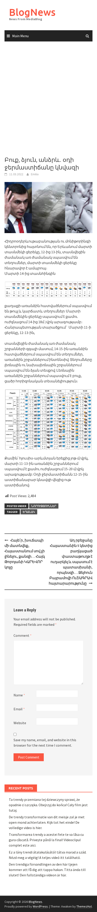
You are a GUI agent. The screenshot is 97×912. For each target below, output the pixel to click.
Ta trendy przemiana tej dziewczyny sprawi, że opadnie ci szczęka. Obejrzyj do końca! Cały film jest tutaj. (48, 804)
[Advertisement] (48, 99)
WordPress (40, 906)
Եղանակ (29, 511)
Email (19, 709)
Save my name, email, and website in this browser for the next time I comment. (45, 742)
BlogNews (32, 12)
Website (20, 723)
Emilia (35, 174)
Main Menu (20, 36)
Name (19, 695)
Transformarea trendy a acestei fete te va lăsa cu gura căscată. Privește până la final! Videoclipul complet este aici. (46, 839)
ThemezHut (84, 906)
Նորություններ (43, 506)
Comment (23, 635)
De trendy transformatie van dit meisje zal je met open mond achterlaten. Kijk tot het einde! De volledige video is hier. (47, 822)
